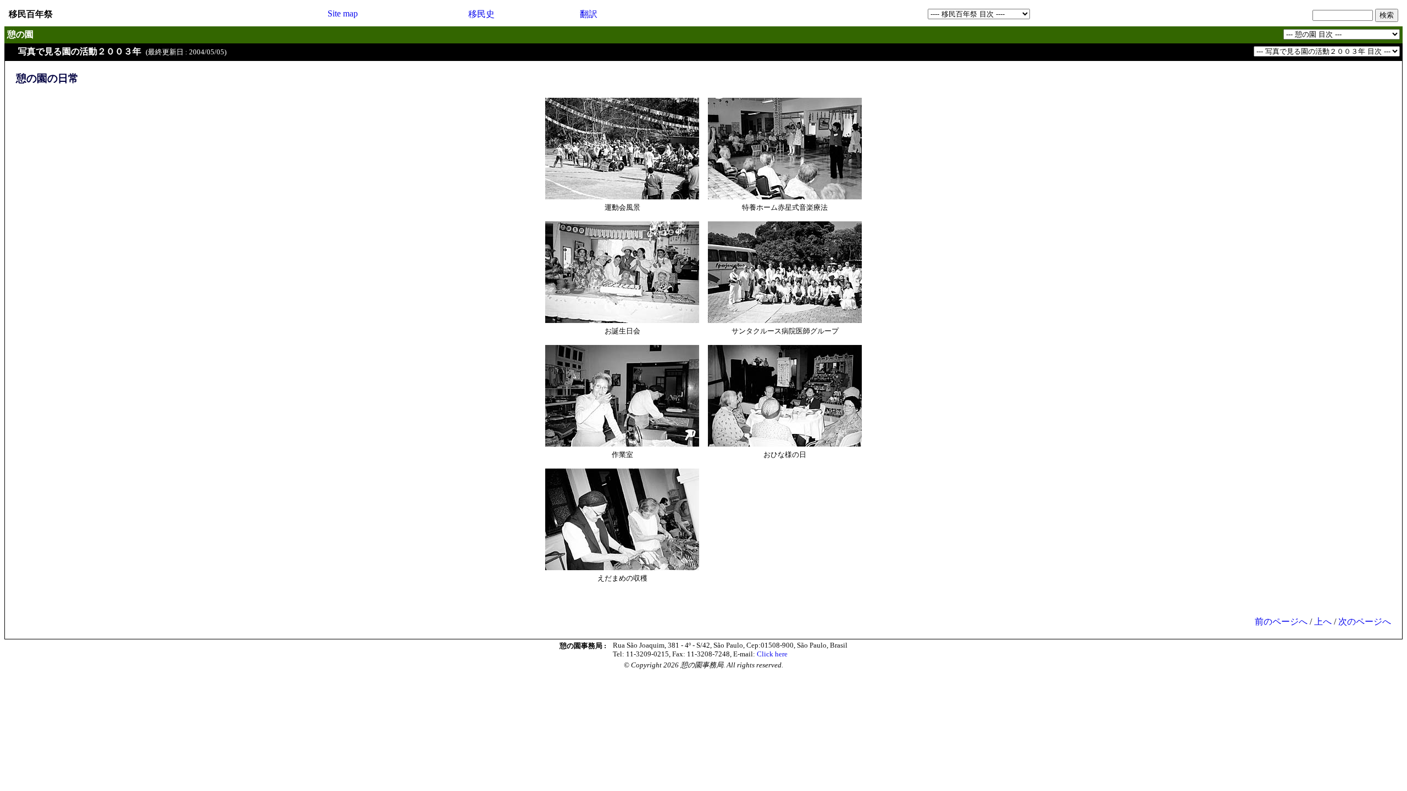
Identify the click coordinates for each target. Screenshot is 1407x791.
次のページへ (1364, 621)
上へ (1323, 621)
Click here (772, 654)
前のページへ (1281, 621)
